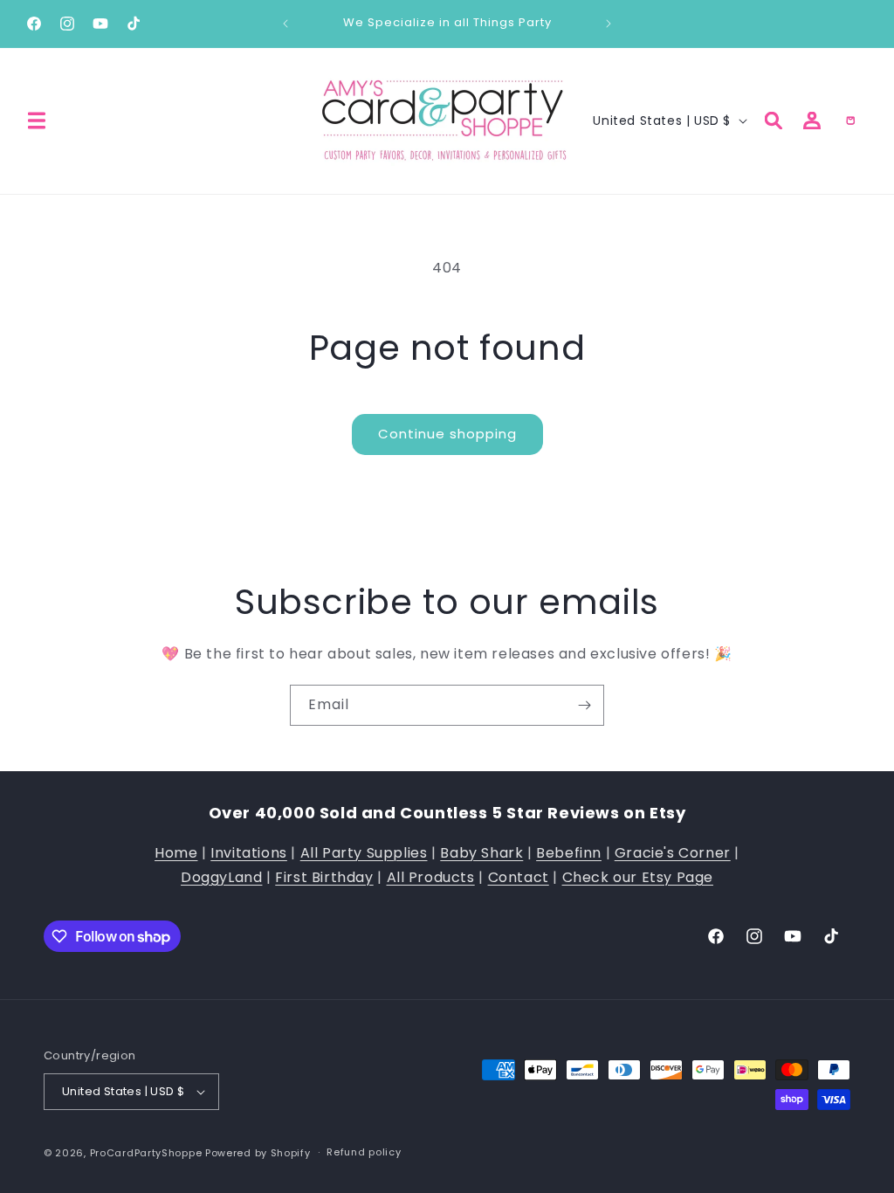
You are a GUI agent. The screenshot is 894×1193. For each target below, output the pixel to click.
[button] (36, 120)
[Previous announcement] (285, 23)
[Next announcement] (608, 23)
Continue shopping (447, 433)
